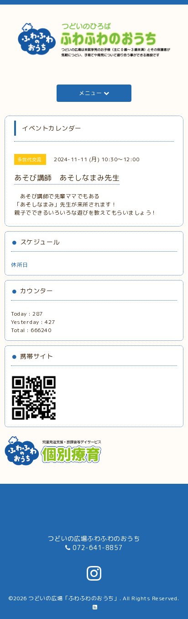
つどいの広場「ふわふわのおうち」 (74, 598)
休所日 (19, 265)
